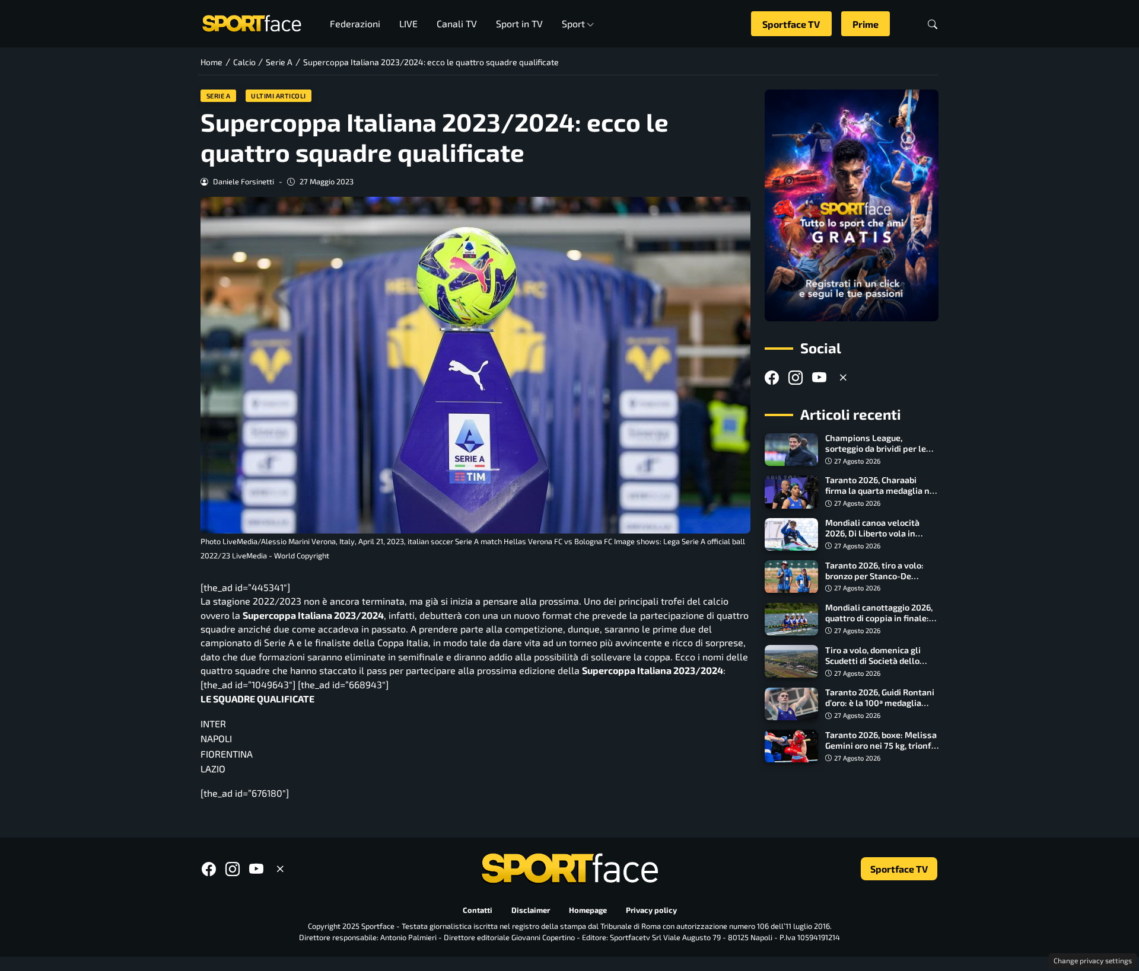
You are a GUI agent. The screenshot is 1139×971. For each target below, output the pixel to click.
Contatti (477, 910)
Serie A (218, 96)
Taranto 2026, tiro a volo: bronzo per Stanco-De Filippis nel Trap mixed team (874, 581)
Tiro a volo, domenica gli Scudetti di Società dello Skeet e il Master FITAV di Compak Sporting (875, 666)
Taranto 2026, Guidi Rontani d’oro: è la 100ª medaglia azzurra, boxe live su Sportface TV (879, 709)
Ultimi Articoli (278, 96)
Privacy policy (651, 910)
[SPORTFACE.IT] (251, 22)
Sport (573, 23)
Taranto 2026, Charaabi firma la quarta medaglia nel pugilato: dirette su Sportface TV (881, 496)
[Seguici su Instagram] (795, 377)
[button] (932, 24)
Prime (865, 24)
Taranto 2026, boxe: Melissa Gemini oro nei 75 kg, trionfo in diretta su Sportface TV (881, 745)
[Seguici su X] (843, 377)
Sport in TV (519, 23)
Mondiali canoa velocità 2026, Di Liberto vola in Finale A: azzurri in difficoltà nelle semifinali (880, 539)
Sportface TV (791, 24)
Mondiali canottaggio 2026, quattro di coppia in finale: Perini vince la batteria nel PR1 (879, 624)
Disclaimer (530, 910)
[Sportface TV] (851, 205)
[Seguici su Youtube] (819, 377)
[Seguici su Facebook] (772, 377)
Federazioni (355, 23)
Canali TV (457, 23)
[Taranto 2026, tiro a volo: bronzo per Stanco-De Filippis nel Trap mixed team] (791, 576)
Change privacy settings (1093, 960)
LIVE (408, 23)
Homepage (588, 910)
